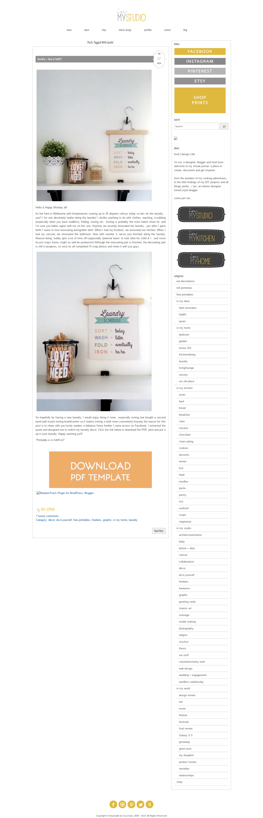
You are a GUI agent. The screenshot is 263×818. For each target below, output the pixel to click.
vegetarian (185, 521)
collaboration (186, 561)
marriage (184, 615)
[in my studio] (201, 214)
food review (186, 728)
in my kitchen (184, 388)
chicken (183, 428)
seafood (183, 508)
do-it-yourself (64, 519)
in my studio (183, 528)
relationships (186, 775)
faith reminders (188, 307)
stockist (183, 641)
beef (181, 401)
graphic (107, 519)
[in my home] (201, 260)
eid (180, 701)
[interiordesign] (125, 29)
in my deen (183, 301)
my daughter (186, 755)
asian (182, 394)
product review (187, 762)
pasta (182, 488)
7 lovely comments (47, 516)
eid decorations (185, 281)
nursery (183, 374)
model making (187, 621)
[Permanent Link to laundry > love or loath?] (50, 59)
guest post (185, 748)
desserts (184, 454)
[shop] (104, 29)
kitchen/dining (187, 354)
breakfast (184, 414)
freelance (184, 588)
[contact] (167, 29)
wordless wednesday (191, 681)
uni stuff (184, 655)
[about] (86, 29)
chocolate (184, 434)
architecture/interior (190, 534)
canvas (183, 554)
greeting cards (187, 601)
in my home (120, 519)
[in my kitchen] (201, 237)
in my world (183, 688)
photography (186, 628)
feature (183, 715)
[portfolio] (148, 29)
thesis (182, 648)
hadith (182, 314)
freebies (96, 519)
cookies (183, 448)
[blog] (185, 29)
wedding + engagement (192, 675)
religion (183, 635)
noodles (183, 481)
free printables (81, 519)
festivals (184, 721)
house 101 (185, 348)
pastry (182, 494)
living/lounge (186, 367)
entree (182, 461)
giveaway (184, 741)
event (182, 708)
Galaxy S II (186, 735)
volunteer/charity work (192, 661)
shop (179, 781)
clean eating (186, 441)
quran (182, 321)
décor (51, 519)
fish (181, 468)
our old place (186, 381)
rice (181, 501)
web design (185, 668)
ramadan (184, 768)
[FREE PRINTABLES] (201, 138)
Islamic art (185, 608)
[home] (69, 29)
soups (182, 514)
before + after (187, 548)
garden (183, 341)
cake (182, 421)
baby (182, 541)
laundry (133, 519)
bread (182, 408)
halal (182, 474)
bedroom (184, 334)
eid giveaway (184, 287)
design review (187, 695)
